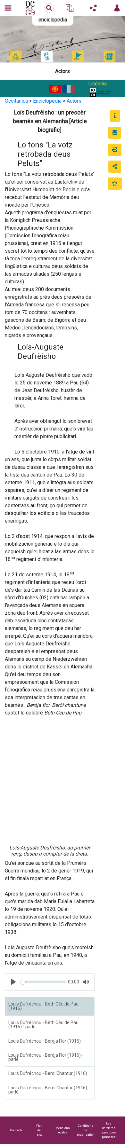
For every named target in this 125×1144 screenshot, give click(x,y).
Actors (74, 101)
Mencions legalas (62, 1130)
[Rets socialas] (93, 8)
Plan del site (39, 1130)
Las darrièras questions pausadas (109, 1130)
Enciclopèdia (47, 101)
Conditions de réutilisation (86, 1130)
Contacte (16, 1130)
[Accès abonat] (117, 8)
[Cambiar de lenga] (69, 8)
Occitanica (16, 101)
